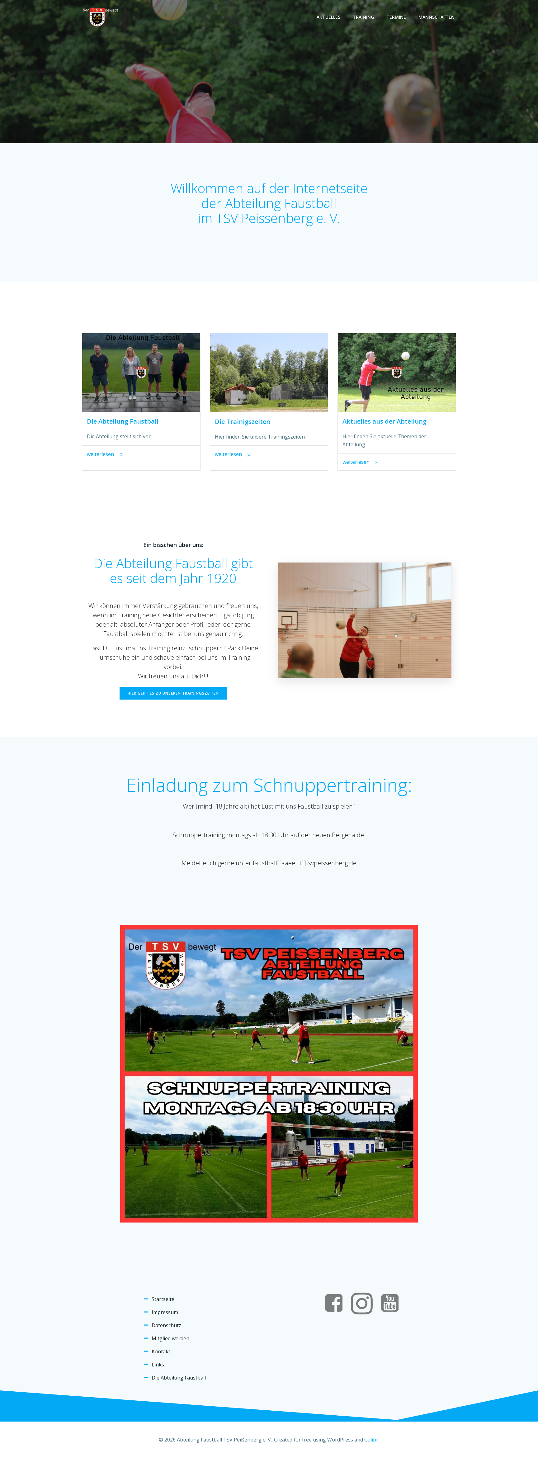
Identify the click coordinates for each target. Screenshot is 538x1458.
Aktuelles (328, 17)
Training (363, 17)
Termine (396, 17)
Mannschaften (436, 17)
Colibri (372, 1439)
